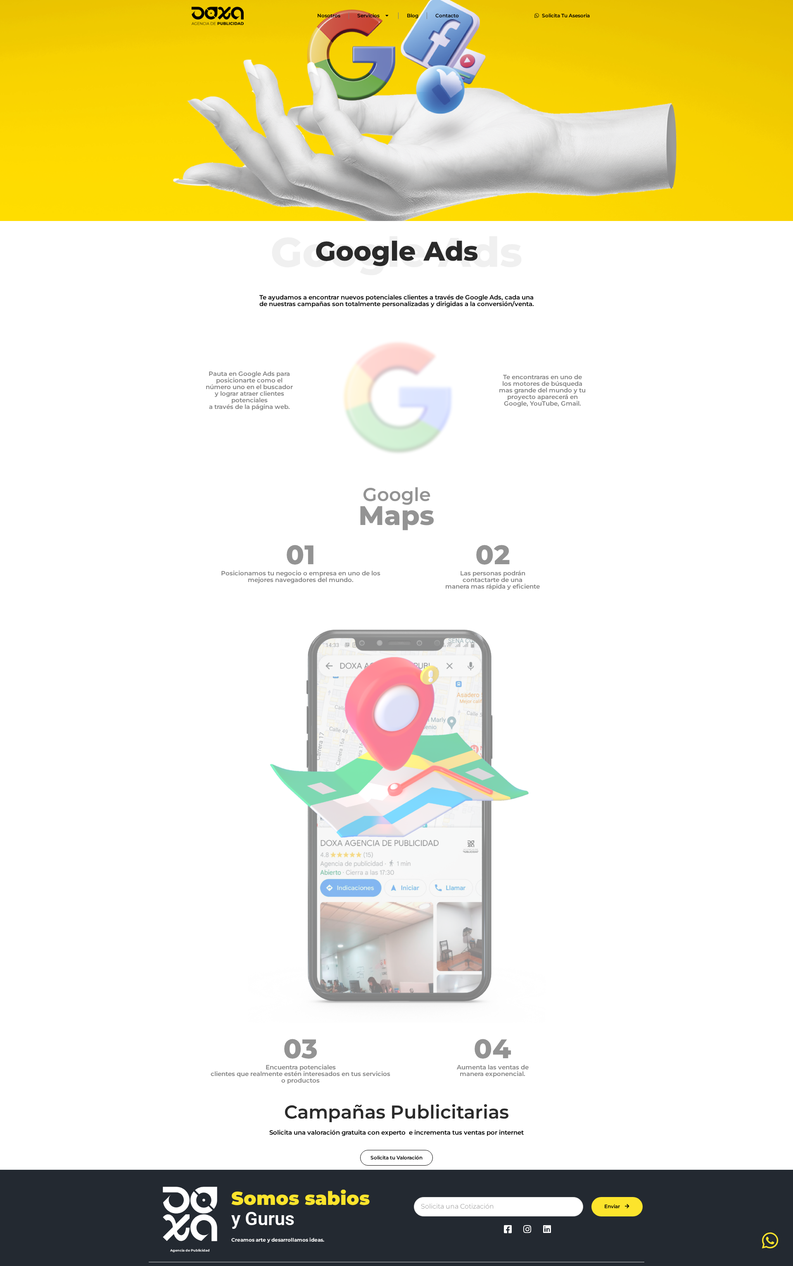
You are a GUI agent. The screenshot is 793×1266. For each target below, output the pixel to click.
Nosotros (328, 15)
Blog (412, 15)
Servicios (368, 15)
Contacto (447, 15)
